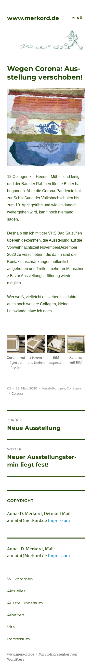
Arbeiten (15, 615)
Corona (17, 393)
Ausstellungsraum (25, 603)
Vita (11, 627)
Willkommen (20, 579)
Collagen (73, 388)
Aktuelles (16, 591)
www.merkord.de (33, 18)
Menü (76, 18)
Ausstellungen (53, 388)
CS (9, 388)
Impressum (59, 520)
